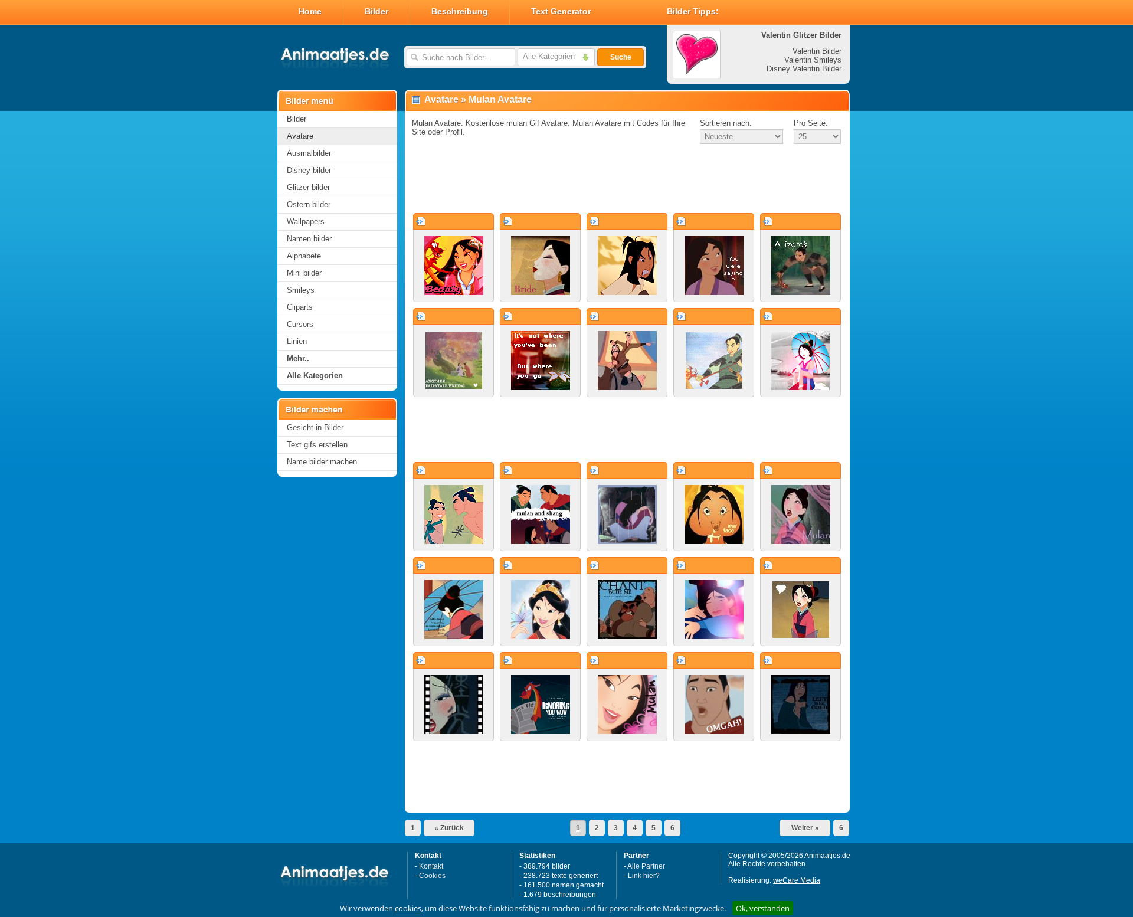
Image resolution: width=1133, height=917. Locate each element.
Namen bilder (309, 238)
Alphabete (304, 255)
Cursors (300, 324)
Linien (297, 341)
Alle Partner (646, 866)
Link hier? (644, 876)
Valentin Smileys (812, 59)
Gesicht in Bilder (315, 427)
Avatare (300, 136)
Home (310, 11)
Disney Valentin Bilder (804, 68)
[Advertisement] (627, 179)
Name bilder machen (322, 461)
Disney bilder (309, 170)
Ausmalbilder (309, 153)
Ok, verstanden (763, 908)
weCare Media (796, 880)
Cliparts (300, 307)
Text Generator (561, 11)
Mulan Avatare (500, 99)
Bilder (376, 11)
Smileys (301, 290)
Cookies (432, 876)
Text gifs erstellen (317, 444)
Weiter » (805, 828)
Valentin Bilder (817, 51)
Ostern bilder (308, 204)
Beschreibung (459, 11)
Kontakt (431, 866)
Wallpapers (306, 221)
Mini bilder (304, 272)
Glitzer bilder (308, 187)
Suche (620, 57)
